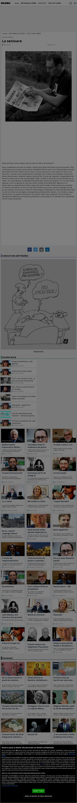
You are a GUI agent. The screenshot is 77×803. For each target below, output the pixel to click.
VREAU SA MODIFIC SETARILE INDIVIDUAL (38, 796)
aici (42, 765)
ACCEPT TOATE (38, 791)
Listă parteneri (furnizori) (10, 786)
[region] (38, 773)
